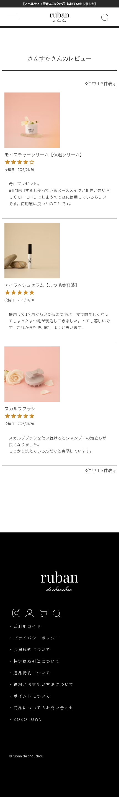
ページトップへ (111, 759)
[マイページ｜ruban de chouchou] (29, 612)
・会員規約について (30, 649)
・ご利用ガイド (25, 626)
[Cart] (43, 612)
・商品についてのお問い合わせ (41, 707)
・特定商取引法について (34, 661)
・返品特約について (30, 672)
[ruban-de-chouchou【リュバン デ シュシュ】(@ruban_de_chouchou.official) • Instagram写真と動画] (16, 612)
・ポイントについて (30, 696)
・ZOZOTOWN (25, 719)
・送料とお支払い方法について (41, 684)
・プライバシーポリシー (34, 638)
